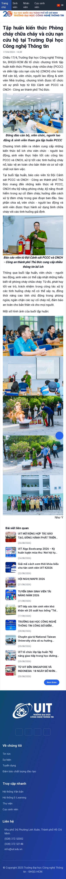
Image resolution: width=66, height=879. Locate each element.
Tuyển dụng (9, 765)
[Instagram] (37, 732)
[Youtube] (28, 732)
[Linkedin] (47, 732)
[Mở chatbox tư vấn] (59, 436)
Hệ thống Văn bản (13, 791)
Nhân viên (26, 5)
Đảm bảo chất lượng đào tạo (19, 771)
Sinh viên (15, 5)
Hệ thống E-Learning (14, 797)
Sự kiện (7, 759)
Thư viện (7, 803)
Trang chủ (4, 5)
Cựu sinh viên (39, 5)
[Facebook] (19, 732)
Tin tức (7, 753)
